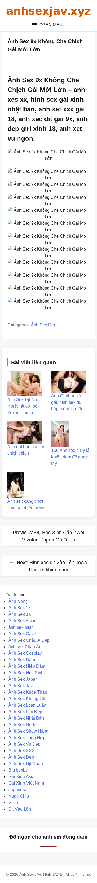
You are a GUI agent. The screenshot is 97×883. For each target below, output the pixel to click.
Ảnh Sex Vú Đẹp (24, 744)
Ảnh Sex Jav (20, 685)
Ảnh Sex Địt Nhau (25, 763)
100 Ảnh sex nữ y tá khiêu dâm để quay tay (70, 457)
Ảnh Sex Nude (22, 724)
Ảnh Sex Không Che (28, 698)
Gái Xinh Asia (21, 776)
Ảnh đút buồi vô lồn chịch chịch (25, 449)
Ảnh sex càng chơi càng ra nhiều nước (26, 504)
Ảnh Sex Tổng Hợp (27, 737)
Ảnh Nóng (18, 601)
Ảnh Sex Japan (23, 679)
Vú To (13, 802)
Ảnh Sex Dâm (21, 659)
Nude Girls (18, 796)
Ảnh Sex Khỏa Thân (27, 692)
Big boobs (18, 770)
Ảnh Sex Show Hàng (28, 731)
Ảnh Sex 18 (19, 608)
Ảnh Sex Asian (22, 621)
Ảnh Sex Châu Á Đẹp (29, 640)
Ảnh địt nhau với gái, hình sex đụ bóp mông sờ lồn (67, 402)
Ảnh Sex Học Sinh (26, 672)
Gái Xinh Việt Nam (26, 783)
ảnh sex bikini (21, 627)
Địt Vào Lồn (19, 809)
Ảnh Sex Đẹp (43, 325)
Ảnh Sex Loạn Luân (27, 705)
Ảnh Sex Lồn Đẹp (25, 711)
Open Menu (52, 24)
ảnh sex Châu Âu (24, 646)
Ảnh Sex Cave (22, 633)
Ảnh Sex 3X (19, 614)
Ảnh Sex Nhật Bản (26, 718)
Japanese (17, 789)
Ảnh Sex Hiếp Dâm (26, 666)
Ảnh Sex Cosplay (25, 653)
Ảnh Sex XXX (21, 750)
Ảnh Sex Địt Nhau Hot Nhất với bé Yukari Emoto (24, 406)
